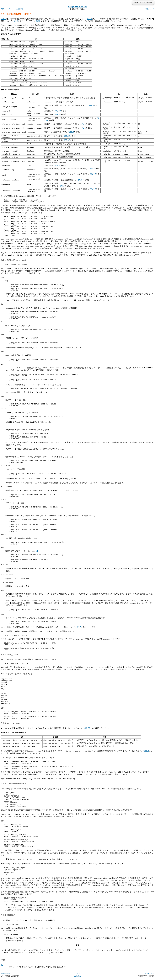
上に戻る (19, 9)
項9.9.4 (91, 105)
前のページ (5, 9)
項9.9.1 (83, 124)
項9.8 (16, 21)
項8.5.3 (146, 751)
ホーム (77, 973)
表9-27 (3, 19)
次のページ (149, 9)
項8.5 (38, 21)
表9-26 (89, 19)
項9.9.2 (71, 132)
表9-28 (87, 728)
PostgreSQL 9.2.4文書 (77, 7)
